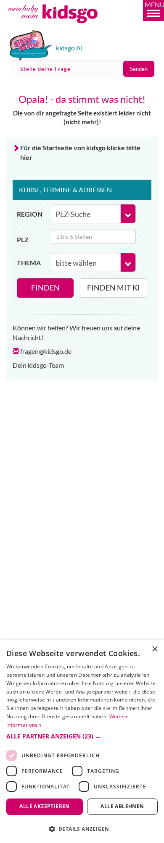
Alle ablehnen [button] (122, 806)
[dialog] (82, 741)
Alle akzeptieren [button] (44, 806)
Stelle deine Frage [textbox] (45, 68)
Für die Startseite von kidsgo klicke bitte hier (80, 152)
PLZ (23, 239)
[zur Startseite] (62, 27)
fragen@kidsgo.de (45, 351)
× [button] (154, 649)
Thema (29, 263)
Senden (139, 68)
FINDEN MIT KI (113, 287)
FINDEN (45, 287)
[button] (153, 10)
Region (29, 214)
